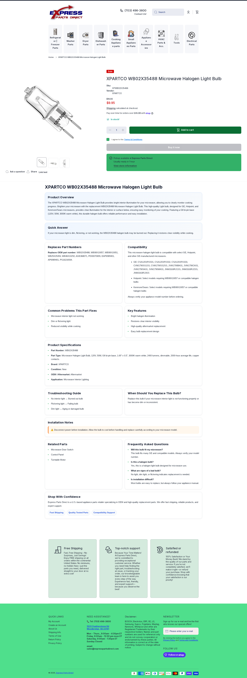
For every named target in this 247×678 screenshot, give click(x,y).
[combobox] (168, 12)
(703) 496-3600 (135, 10)
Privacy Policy (55, 643)
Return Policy (54, 639)
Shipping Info (54, 632)
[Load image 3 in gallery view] (64, 163)
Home (51, 57)
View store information (125, 165)
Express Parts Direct (64, 673)
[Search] (154, 12)
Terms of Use (54, 636)
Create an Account (57, 625)
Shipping (110, 108)
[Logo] (66, 12)
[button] (197, 12)
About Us (52, 628)
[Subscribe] (195, 631)
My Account (54, 621)
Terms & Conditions (133, 139)
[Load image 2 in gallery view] (53, 163)
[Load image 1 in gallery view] (42, 162)
